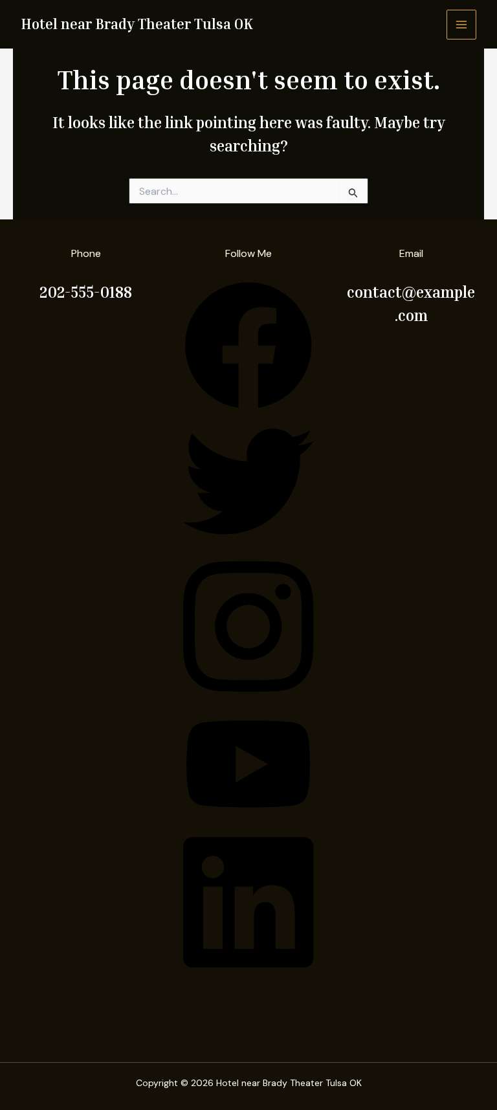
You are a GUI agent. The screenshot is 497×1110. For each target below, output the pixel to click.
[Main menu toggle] (461, 24)
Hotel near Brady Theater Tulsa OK (137, 24)
